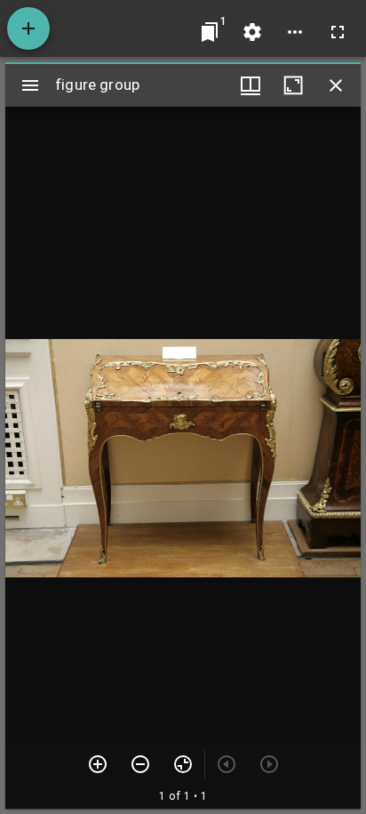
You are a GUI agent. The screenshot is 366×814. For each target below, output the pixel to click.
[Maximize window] (293, 85)
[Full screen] (337, 32)
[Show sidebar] (30, 85)
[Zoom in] (97, 764)
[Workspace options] (295, 32)
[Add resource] (28, 28)
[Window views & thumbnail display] (250, 85)
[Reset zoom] (183, 764)
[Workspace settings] (252, 32)
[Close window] (335, 85)
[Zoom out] (140, 764)
